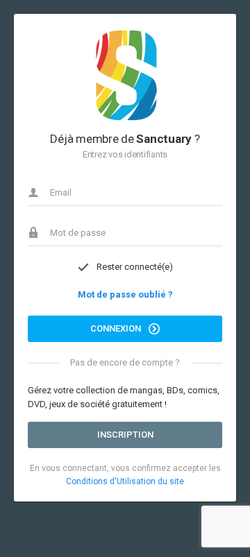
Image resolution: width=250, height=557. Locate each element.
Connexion (116, 328)
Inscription (125, 434)
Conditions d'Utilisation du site (125, 481)
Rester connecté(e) (135, 267)
